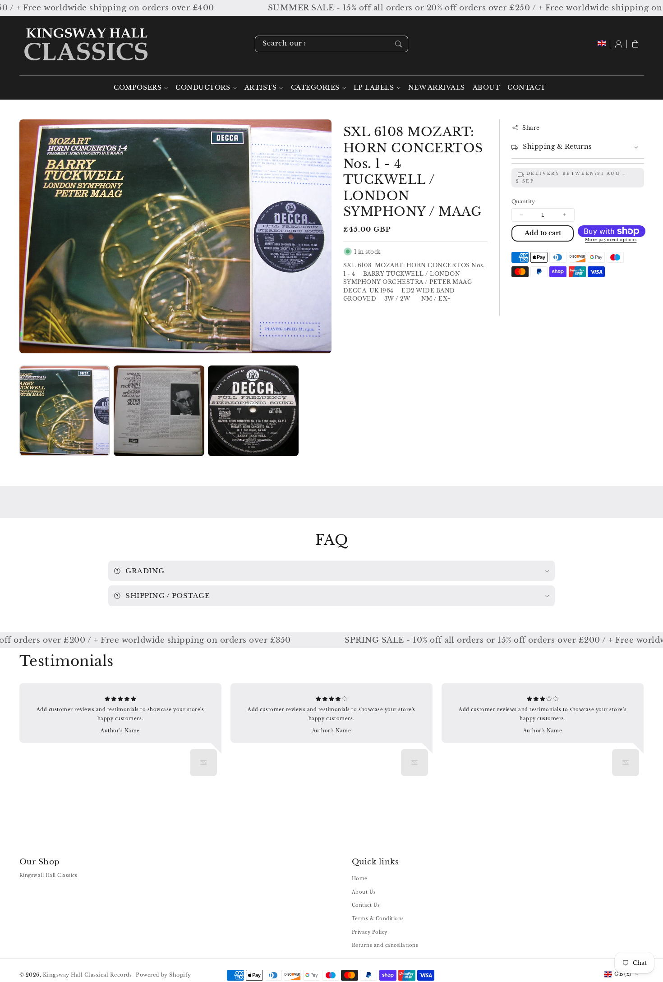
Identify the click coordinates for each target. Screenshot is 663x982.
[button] (635, 44)
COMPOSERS (137, 87)
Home (360, 879)
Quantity (523, 201)
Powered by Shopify (163, 975)
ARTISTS (260, 87)
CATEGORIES (315, 87)
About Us (364, 892)
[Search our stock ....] (398, 44)
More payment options (611, 240)
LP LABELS (374, 87)
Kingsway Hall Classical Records (87, 975)
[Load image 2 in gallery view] (159, 410)
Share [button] (531, 127)
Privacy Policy (369, 932)
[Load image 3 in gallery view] (253, 410)
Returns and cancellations (385, 945)
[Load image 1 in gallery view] (64, 410)
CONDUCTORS (202, 87)
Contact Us (366, 905)
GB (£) (622, 974)
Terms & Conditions (378, 919)
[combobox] (331, 44)
